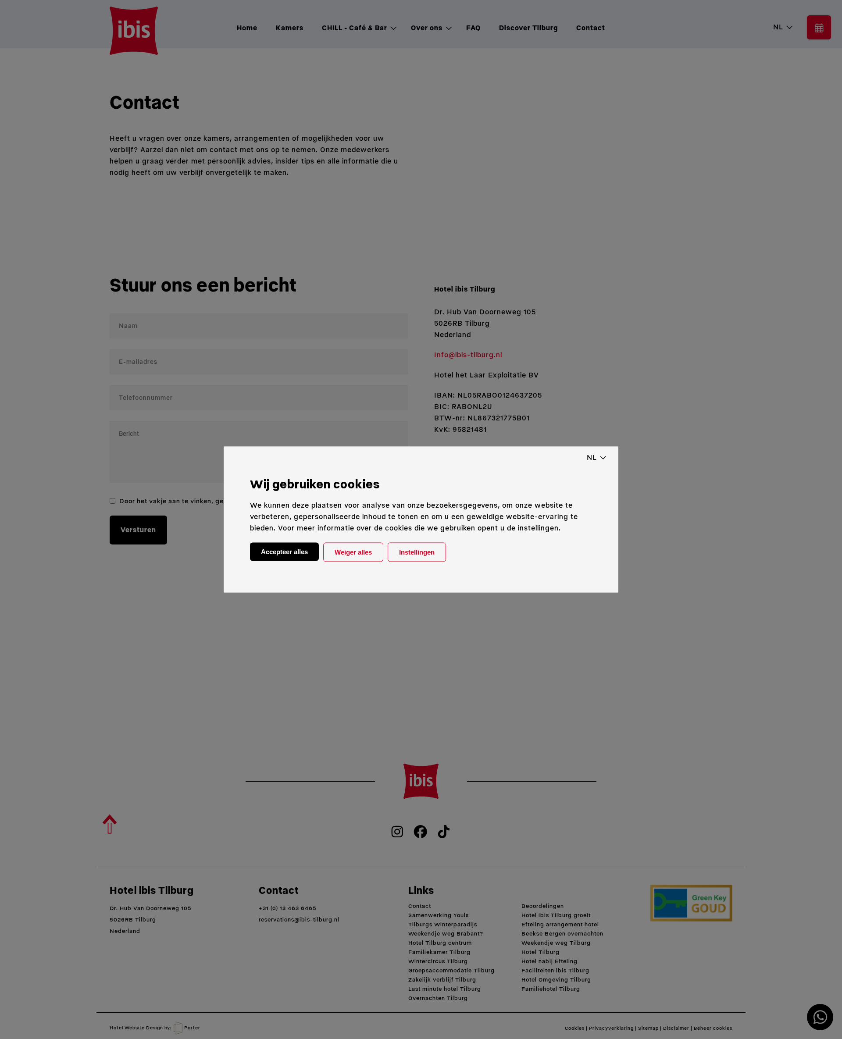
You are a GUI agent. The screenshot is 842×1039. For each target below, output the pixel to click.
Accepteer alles (284, 551)
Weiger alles (353, 552)
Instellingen (417, 552)
